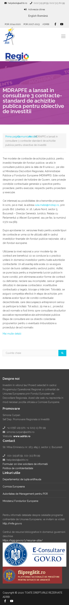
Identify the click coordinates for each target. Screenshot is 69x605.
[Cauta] (62, 353)
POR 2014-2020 (13, 24)
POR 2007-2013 (32, 24)
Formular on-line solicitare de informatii (25, 464)
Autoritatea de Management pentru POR (25, 493)
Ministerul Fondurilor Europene (20, 501)
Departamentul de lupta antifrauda (22, 479)
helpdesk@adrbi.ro (17, 3)
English (32, 15)
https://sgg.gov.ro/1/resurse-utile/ (23, 540)
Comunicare (24, 136)
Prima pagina (12, 136)
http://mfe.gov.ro (12, 523)
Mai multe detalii (12, 333)
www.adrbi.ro (21, 436)
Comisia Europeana (14, 486)
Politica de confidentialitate (18, 468)
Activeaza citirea (36, 9)
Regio (19, 55)
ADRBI (45, 24)
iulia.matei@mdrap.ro (46, 205)
